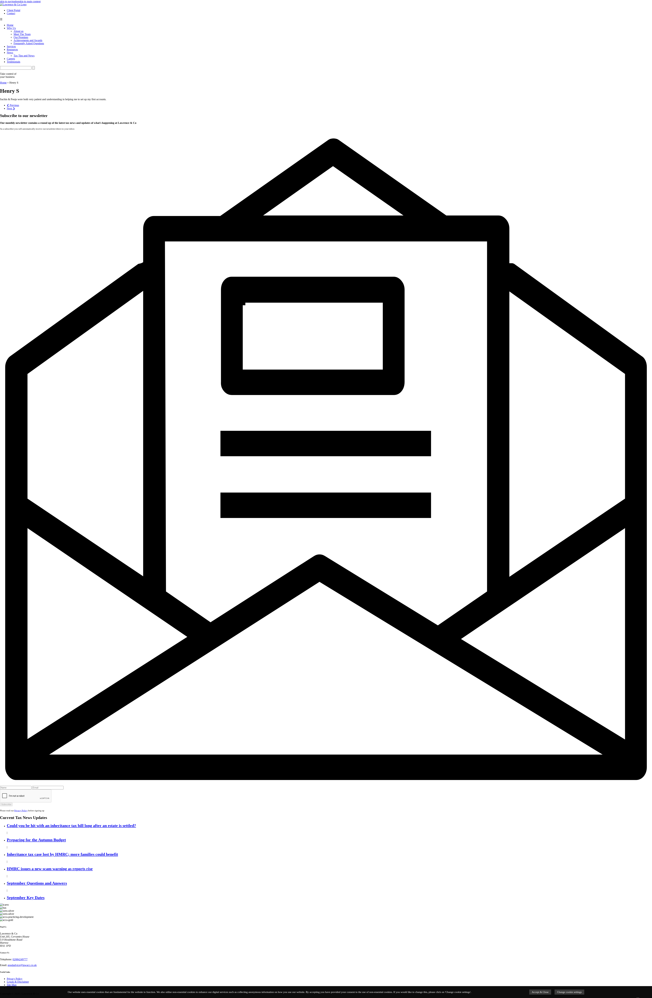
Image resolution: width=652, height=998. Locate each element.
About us (18, 31)
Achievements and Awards (28, 40)
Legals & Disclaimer (18, 981)
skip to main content (30, 1)
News (10, 52)
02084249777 (20, 959)
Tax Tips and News (24, 55)
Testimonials (13, 61)
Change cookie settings (569, 992)
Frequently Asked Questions (29, 43)
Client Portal (13, 10)
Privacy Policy (21, 810)
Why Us (11, 28)
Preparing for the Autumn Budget (36, 840)
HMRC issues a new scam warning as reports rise (50, 869)
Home (10, 25)
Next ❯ (11, 108)
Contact (11, 13)
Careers (11, 58)
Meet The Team (22, 34)
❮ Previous (13, 105)
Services (11, 46)
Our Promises (21, 37)
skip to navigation (9, 1)
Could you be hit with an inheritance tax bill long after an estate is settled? (71, 825)
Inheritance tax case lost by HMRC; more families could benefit (62, 854)
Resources (12, 49)
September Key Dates (25, 897)
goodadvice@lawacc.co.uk (22, 965)
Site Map (11, 984)
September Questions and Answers (37, 883)
